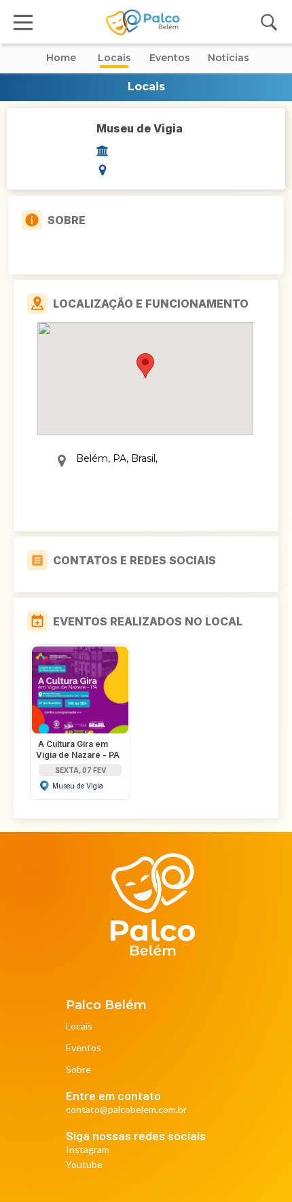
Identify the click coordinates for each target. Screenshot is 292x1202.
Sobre (78, 1070)
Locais (79, 1026)
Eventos (83, 1048)
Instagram (87, 1150)
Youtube (84, 1165)
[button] (145, 366)
